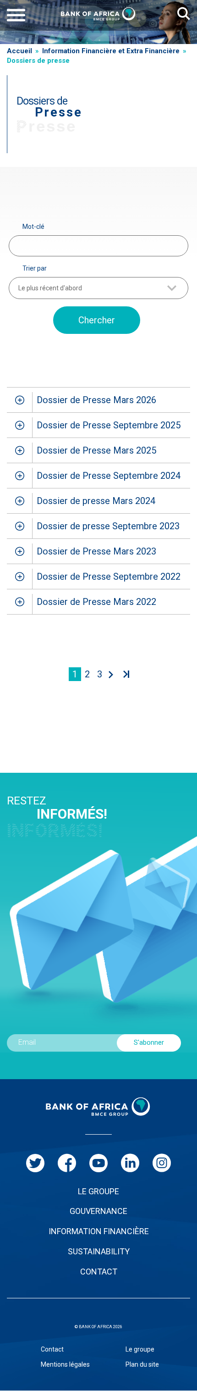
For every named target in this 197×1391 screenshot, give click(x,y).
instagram (162, 1163)
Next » (109, 674)
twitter (35, 1163)
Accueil (19, 51)
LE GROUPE (98, 1191)
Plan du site (142, 1364)
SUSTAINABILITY (99, 1251)
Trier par (34, 268)
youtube (98, 1163)
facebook (67, 1163)
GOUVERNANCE (98, 1211)
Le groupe (140, 1349)
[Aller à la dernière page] (125, 674)
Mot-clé (33, 226)
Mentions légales (65, 1364)
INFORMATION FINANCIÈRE (99, 1231)
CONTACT (98, 1271)
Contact (52, 1349)
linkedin (130, 1163)
